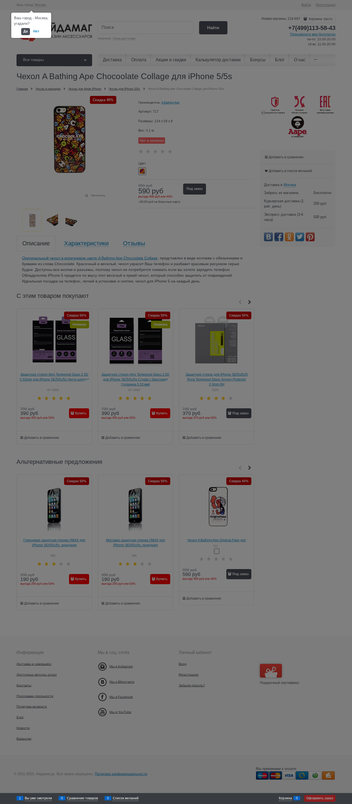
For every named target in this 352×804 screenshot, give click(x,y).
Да (25, 31)
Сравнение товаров (82, 798)
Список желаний (126, 798)
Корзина (285, 798)
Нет (36, 31)
